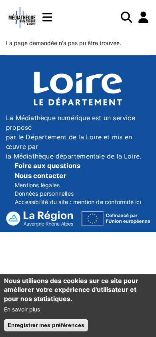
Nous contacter (40, 176)
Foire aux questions (47, 166)
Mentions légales (37, 185)
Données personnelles (44, 193)
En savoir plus (22, 309)
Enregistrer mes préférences (46, 325)
